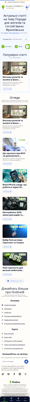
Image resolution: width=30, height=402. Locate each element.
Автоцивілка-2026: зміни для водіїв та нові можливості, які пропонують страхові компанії (14, 213)
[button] (2, 374)
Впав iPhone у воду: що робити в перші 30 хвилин (15, 186)
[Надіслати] (26, 362)
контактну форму (11, 395)
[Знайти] (26, 39)
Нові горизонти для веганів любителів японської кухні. (13, 269)
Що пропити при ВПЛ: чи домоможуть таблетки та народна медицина (14, 154)
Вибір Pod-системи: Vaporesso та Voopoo (13, 241)
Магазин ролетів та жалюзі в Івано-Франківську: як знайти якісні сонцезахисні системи (14, 78)
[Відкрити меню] (26, 7)
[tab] (7, 46)
